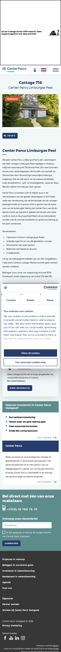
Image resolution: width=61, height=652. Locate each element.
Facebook (5, 638)
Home (14, 70)
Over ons (7, 588)
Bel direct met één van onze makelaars (28, 499)
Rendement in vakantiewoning (18, 576)
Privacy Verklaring (12, 625)
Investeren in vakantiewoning (18, 571)
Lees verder (44, 438)
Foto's (11, 136)
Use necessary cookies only (30, 362)
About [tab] (50, 300)
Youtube (11, 638)
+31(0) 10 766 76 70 (22, 509)
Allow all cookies (30, 353)
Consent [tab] (11, 300)
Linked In (17, 638)
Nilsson (56, 646)
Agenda (6, 582)
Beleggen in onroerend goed (17, 565)
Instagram (23, 638)
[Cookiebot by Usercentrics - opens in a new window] (43, 288)
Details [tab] (30, 300)
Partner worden (10, 604)
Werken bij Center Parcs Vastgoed (20, 610)
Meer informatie (20, 388)
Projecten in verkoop (13, 559)
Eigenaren (7, 598)
